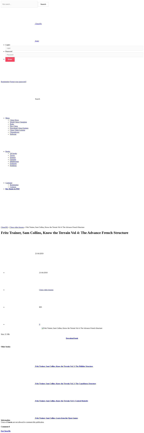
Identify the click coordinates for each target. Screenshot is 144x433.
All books (13, 153)
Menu (7, 118)
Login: (7, 45)
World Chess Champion (18, 122)
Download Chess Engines (19, 128)
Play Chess (14, 126)
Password (8, 51)
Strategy (13, 157)
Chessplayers (14, 132)
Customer (8, 183)
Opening (13, 159)
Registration (5, 82)
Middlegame (14, 162)
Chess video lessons (46, 290)
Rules (12, 124)
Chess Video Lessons (17, 130)
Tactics (12, 155)
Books (7, 151)
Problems (13, 166)
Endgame (13, 164)
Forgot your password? (18, 82)
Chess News (14, 120)
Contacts (13, 187)
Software (13, 134)
